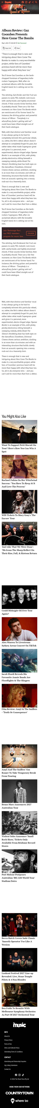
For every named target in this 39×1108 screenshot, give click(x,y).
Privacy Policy (8, 1040)
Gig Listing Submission (10, 1065)
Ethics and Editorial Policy (11, 1048)
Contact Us (7, 1069)
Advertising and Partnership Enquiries (15, 1061)
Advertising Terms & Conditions (13, 1051)
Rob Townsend (22, 43)
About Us (7, 1036)
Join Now (31, 233)
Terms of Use (8, 1044)
